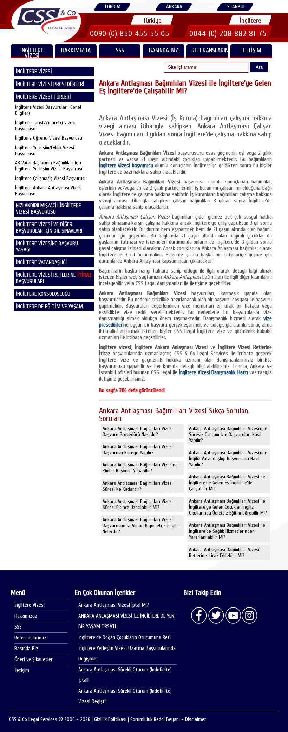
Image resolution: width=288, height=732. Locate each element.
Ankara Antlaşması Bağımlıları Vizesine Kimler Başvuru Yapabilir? (140, 468)
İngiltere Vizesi (29, 605)
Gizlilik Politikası (110, 720)
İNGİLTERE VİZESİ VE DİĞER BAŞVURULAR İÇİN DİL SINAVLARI (49, 227)
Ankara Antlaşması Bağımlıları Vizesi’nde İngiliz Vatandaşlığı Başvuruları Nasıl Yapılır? (228, 459)
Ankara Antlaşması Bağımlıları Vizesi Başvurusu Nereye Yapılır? (138, 450)
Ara (259, 67)
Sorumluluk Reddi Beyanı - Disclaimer (168, 720)
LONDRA (113, 7)
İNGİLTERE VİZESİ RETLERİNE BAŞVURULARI (54, 278)
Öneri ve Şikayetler (33, 660)
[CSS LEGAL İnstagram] (249, 615)
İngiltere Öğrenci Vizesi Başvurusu (48, 138)
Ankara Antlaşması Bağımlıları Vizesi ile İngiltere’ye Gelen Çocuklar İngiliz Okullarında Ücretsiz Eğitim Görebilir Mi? (228, 507)
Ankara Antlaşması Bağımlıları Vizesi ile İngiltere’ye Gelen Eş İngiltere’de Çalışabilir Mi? (227, 483)
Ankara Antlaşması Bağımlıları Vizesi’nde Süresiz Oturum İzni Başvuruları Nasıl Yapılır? (228, 434)
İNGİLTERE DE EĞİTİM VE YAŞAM (49, 306)
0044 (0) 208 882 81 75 (228, 33)
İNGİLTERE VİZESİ (32, 52)
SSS (120, 50)
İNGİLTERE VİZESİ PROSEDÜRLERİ (50, 84)
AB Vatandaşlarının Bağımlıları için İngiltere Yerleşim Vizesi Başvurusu (49, 166)
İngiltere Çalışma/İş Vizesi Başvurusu (51, 178)
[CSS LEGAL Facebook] (199, 615)
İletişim (251, 50)
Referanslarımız (209, 50)
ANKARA (174, 7)
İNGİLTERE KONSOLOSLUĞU (43, 294)
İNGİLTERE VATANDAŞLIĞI (41, 262)
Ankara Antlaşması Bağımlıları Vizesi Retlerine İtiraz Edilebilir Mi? (224, 552)
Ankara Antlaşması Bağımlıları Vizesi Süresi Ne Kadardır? (138, 486)
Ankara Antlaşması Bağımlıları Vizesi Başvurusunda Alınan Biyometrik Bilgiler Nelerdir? (142, 526)
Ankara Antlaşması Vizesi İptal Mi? (113, 605)
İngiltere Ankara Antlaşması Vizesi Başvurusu (48, 191)
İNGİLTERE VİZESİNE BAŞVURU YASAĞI (47, 246)
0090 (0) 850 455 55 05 (129, 33)
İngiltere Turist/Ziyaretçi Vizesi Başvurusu (45, 126)
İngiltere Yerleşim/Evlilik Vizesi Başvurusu (44, 150)
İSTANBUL (236, 7)
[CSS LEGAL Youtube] (232, 615)
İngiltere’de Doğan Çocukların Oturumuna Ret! (124, 637)
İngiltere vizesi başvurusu (126, 165)
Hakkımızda (76, 50)
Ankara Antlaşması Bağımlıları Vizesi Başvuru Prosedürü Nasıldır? (138, 431)
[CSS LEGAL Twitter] (216, 615)
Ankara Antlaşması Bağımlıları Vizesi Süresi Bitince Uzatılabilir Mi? (138, 504)
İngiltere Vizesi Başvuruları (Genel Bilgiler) (48, 110)
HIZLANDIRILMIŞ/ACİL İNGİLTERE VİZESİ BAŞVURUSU (48, 208)
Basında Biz (163, 50)
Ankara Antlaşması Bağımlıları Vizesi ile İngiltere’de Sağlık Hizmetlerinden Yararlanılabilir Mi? (227, 531)
